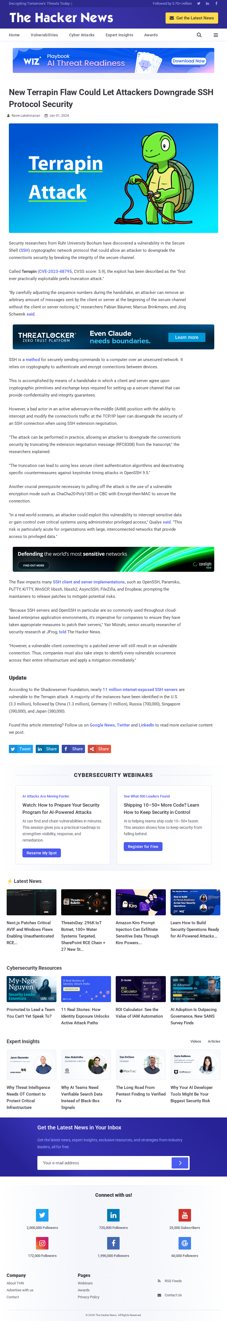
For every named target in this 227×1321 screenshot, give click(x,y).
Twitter (123, 725)
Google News (102, 725)
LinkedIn (146, 725)
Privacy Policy (88, 1297)
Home (14, 35)
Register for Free (143, 846)
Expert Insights (119, 35)
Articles (214, 1041)
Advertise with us (20, 1290)
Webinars (85, 1283)
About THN (15, 1283)
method (33, 359)
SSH (24, 250)
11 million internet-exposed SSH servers (140, 689)
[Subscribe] (180, 1162)
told (62, 631)
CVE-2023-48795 (55, 271)
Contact (13, 1297)
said (30, 314)
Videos (195, 1041)
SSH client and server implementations (89, 582)
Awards (151, 35)
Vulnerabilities (44, 35)
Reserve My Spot (42, 853)
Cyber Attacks (82, 35)
